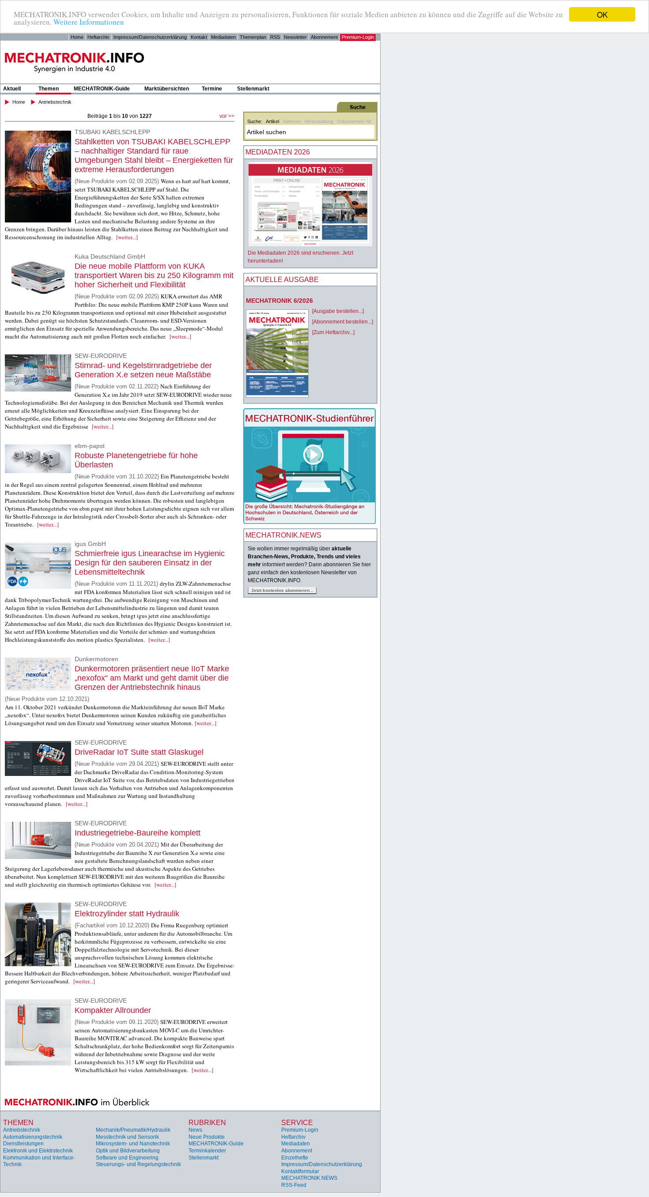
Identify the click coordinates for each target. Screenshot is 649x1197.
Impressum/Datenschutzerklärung (150, 37)
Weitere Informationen (88, 22)
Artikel (272, 121)
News (195, 1130)
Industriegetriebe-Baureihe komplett (137, 832)
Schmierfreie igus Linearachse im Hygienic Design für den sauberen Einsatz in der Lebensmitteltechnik (150, 562)
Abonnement (324, 37)
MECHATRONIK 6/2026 (279, 300)
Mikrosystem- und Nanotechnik (133, 1144)
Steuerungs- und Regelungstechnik (138, 1164)
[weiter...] (127, 237)
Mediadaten (223, 37)
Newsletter (295, 37)
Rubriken (207, 1122)
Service (297, 1122)
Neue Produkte (207, 1137)
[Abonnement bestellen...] (342, 322)
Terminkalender (207, 1151)
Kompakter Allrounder (113, 1010)
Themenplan (253, 37)
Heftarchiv (98, 37)
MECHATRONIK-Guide (102, 89)
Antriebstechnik (55, 102)
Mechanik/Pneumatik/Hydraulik (133, 1130)
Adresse (292, 121)
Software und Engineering (127, 1158)
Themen (48, 89)
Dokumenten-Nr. (354, 121)
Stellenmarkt (253, 89)
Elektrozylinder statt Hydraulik (127, 913)
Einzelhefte (294, 1158)
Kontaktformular (300, 1171)
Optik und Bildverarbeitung (128, 1151)
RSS (275, 37)
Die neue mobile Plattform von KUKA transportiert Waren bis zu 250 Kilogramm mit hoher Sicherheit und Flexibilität (154, 275)
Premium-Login (358, 37)
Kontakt (199, 37)
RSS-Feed (293, 1185)
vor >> (226, 116)
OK (602, 14)
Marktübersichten (166, 89)
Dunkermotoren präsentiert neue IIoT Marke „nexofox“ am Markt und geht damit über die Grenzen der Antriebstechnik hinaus (152, 678)
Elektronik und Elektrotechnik (38, 1151)
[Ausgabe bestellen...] (338, 311)
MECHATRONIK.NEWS (309, 1178)
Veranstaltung (318, 121)
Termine (212, 89)
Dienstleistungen (23, 1144)
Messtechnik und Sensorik (127, 1137)
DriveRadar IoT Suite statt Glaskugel (139, 752)
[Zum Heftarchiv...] (333, 332)
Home (77, 37)
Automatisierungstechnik (32, 1137)
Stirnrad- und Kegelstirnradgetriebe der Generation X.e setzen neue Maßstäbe (143, 370)
